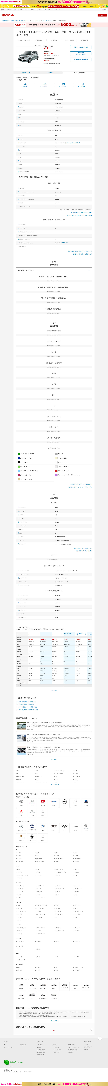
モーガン (19, 914)
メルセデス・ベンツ (22, 875)
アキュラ (77, 861)
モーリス (19, 917)
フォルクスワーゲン (61, 872)
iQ (56, 776)
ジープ (38, 894)
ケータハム (58, 911)
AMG (18, 869)
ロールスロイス (21, 911)
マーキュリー (78, 888)
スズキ (76, 855)
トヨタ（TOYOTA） (36, 20)
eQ (37, 773)
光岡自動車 (39, 858)
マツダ (19, 855)
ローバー (77, 908)
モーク (19, 920)
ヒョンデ (19, 956)
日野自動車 (77, 858)
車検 (54, 40)
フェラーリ (77, 927)
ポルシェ (77, 872)
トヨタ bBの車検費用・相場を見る (25, 704)
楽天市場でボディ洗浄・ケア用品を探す (81, 484)
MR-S (37, 779)
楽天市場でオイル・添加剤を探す (83, 548)
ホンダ (57, 852)
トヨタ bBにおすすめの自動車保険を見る (27, 709)
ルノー (57, 941)
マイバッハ (39, 875)
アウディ (19, 872)
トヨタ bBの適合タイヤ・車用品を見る (26, 707)
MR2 (57, 779)
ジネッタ (38, 911)
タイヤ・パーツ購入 (57, 1049)
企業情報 (86, 1044)
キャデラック (20, 885)
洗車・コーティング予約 (73, 1047)
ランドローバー (40, 908)
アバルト (19, 933)
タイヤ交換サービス (72, 1049)
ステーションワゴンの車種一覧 (73, 143)
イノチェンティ (40, 933)
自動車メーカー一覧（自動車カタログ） (20, 20)
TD (56, 967)
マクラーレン (59, 914)
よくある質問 (23, 1044)
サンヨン (77, 956)
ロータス (58, 908)
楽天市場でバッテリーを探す (84, 551)
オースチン (77, 914)
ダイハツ (19, 858)
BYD (18, 967)
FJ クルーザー (59, 773)
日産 (37, 852)
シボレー (77, 885)
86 (18, 770)
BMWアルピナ (59, 869)
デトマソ (77, 930)
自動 (84, 40)
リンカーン (20, 891)
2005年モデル (49, 20)
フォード (38, 888)
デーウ (38, 956)
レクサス (58, 861)
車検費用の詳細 (64, 243)
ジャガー (58, 905)
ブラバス (58, 875)
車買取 (38, 40)
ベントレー (20, 908)
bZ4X (37, 770)
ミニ (76, 875)
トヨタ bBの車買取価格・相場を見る (26, 701)
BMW (37, 869)
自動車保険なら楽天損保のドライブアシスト (80, 251)
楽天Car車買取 (71, 1044)
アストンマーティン (41, 905)
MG (56, 917)
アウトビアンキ (40, 927)
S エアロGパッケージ (80, 634)
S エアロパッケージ (68, 634)
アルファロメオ (21, 927)
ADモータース (21, 959)
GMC (76, 894)
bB (43, 20)
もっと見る (53, 690)
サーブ (19, 949)
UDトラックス (40, 861)
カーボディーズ (79, 911)
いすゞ (38, 855)
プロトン (38, 967)
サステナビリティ (28, 1071)
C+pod (76, 770)
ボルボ (38, 949)
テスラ (19, 894)
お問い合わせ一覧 (17, 1071)
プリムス (77, 891)
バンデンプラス (40, 914)
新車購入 (55, 1044)
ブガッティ (77, 941)
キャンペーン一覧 (8, 1047)
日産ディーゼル (60, 858)
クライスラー (40, 885)
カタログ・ (23, 40)
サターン (58, 885)
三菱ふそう (20, 861)
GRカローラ (20, 776)
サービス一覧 (7, 1071)
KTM (57, 970)
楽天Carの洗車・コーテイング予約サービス (80, 487)
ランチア (38, 930)
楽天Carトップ (5, 20)
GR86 (76, 773)
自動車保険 (70, 1052)
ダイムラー (77, 905)
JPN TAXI (77, 776)
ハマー (19, 897)
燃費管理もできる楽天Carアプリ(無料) (81, 212)
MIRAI (19, 779)
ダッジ (57, 894)
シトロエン (20, 941)
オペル (38, 872)
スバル (57, 855)
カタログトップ (26, 72)
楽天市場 (104, 9)
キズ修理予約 (56, 1047)
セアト (38, 970)
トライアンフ (40, 917)
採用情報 (86, 1049)
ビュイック (20, 888)
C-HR (18, 773)
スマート (77, 869)
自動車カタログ (56, 1052)
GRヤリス (39, 776)
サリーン (58, 891)
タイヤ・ (69, 40)
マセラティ (20, 930)
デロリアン (39, 891)
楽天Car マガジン (41, 1052)
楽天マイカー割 (40, 1054)
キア (57, 956)
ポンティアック (60, 888)
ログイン (103, 15)
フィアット (58, 927)
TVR (18, 905)
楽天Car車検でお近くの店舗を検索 (82, 254)
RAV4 (76, 779)
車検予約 (39, 1047)
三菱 (76, 852)
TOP (5, 1044)
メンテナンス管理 (41, 1049)
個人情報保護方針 (88, 1047)
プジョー (38, 941)
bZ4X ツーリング (60, 770)
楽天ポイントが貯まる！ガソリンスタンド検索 (79, 215)
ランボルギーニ (60, 930)
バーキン (19, 970)
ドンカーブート (79, 967)
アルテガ (19, 878)
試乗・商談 (39, 1044)
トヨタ (19, 852)
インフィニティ (40, 897)
